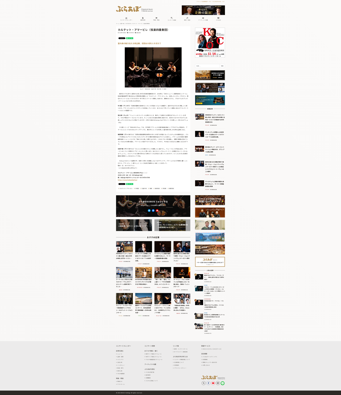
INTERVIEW (131, 32)
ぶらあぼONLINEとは (180, 356)
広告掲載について (179, 362)
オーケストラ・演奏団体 (181, 352)
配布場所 (148, 375)
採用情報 (205, 359)
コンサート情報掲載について (182, 359)
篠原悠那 (171, 188)
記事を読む (120, 351)
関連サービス (205, 346)
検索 (222, 66)
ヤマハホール (121, 384)
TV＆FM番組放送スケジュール (154, 359)
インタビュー (121, 365)
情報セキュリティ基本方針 (210, 362)
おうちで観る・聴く (151, 351)
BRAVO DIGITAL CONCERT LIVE (212, 349)
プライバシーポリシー (180, 368)
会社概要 (204, 354)
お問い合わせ (206, 365)
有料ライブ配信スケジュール (154, 356)
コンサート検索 (149, 346)
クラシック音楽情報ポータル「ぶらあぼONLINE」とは (210, 1)
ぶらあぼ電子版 (150, 372)
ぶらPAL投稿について (152, 381)
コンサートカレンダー (123, 346)
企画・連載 (120, 356)
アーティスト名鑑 (150, 364)
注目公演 (138, 32)
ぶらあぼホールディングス (210, 356)
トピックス (120, 359)
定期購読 (148, 378)
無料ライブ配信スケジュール (154, 354)
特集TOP (119, 381)
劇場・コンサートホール (181, 349)
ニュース (119, 354)
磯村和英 (157, 188)
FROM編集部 (121, 373)
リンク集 (176, 346)
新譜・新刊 (120, 368)
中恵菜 (137, 188)
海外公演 (119, 371)
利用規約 (176, 365)
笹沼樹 (164, 188)
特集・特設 (120, 378)
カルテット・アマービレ (126, 188)
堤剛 (150, 188)
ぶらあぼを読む (149, 369)
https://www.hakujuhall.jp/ (127, 180)
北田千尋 (144, 188)
